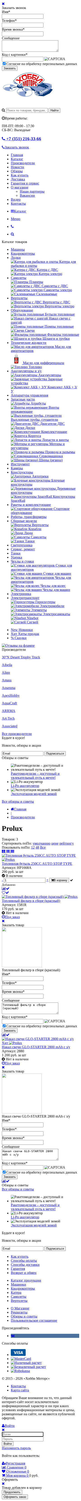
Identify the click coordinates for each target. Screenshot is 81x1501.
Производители (23, 163)
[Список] (8, 851)
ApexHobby (11, 695)
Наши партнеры (32, 191)
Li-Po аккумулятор (25, 786)
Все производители (17, 734)
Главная (17, 155)
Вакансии (27, 195)
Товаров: (8, 839)
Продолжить (12, 1492)
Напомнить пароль (16, 1448)
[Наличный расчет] (26, 1363)
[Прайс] (12, 851)
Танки (15, 553)
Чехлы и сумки (22, 561)
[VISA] (18, 1355)
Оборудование (22, 310)
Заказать (10, 68)
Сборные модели (24, 521)
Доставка (18, 179)
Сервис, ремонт (23, 549)
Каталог (17, 159)
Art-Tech (8, 718)
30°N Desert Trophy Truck (21, 657)
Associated (9, 726)
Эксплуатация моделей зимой (34, 794)
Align (6, 672)
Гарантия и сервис (25, 183)
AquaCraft (9, 703)
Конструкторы (22, 472)
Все (43, 847)
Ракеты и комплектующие (31, 505)
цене (54, 843)
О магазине (19, 187)
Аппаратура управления (29, 395)
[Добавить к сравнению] (5, 888)
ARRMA (8, 711)
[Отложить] (5, 893)
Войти (8, 1443)
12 (33, 847)
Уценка (16, 557)
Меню (15, 219)
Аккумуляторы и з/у (26, 371)
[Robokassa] (20, 1371)
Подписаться (55, 753)
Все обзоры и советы (18, 801)
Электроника (21, 594)
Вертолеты (19, 298)
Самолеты (18, 278)
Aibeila (7, 665)
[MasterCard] (21, 1359)
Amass (6, 680)
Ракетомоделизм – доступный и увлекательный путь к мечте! (35, 776)
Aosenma (8, 688)
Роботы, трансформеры (29, 517)
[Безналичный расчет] (28, 1367)
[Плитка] (4, 851)
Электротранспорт (25, 598)
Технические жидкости (28, 343)
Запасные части (23, 399)
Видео (15, 199)
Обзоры (17, 171)
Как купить (19, 175)
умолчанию (41, 843)
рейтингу (66, 843)
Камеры (17, 468)
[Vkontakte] (13, 1336)
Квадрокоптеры (23, 253)
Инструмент (20, 464)
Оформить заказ (15, 1497)
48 (37, 847)
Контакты (18, 203)
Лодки (16, 257)
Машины (18, 249)
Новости (17, 167)
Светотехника (21, 545)
